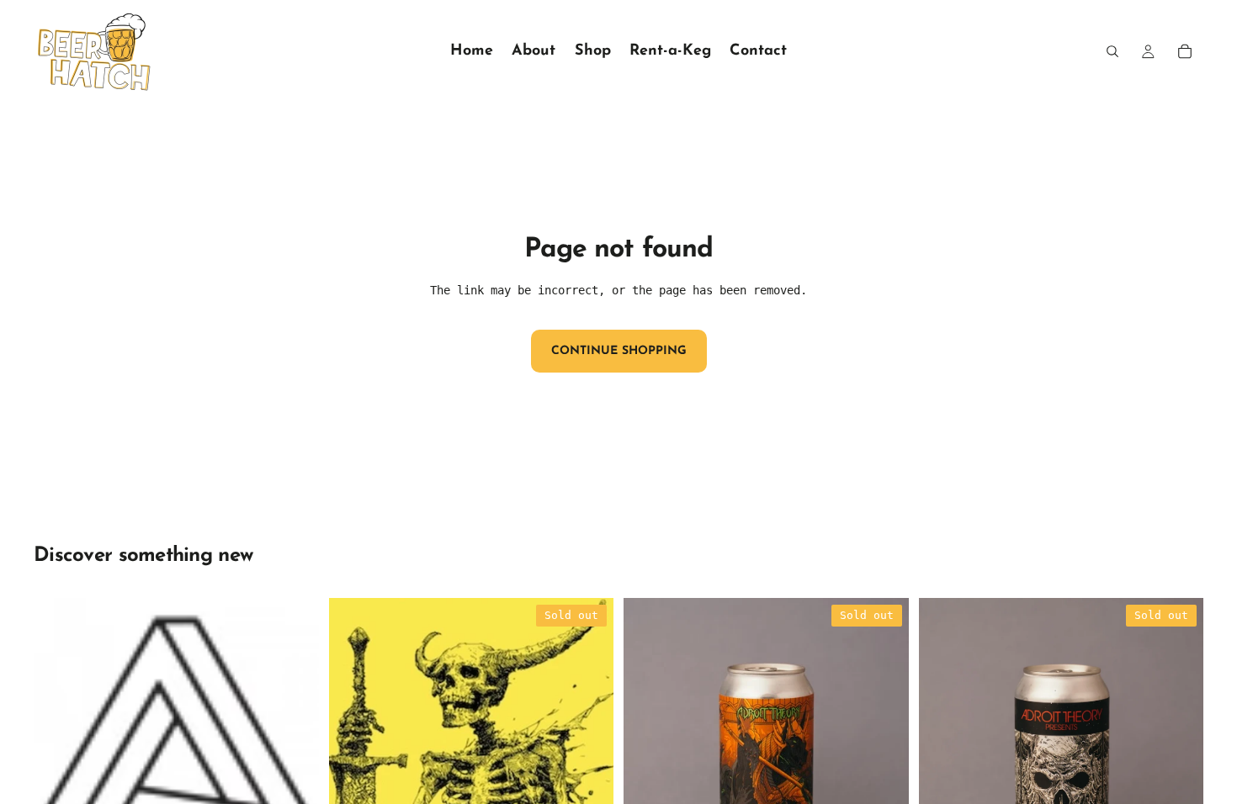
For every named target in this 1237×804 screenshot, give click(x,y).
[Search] (1112, 51)
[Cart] (1184, 51)
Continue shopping (619, 351)
